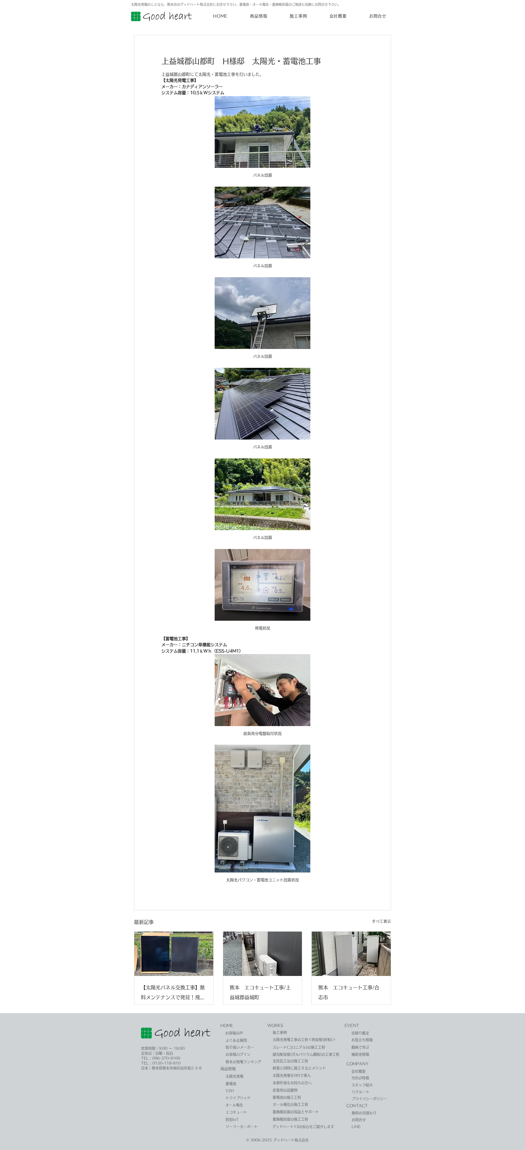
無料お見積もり (364, 1113)
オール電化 (234, 1105)
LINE (356, 1126)
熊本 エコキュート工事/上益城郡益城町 (260, 992)
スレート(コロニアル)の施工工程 (299, 1047)
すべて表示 (381, 921)
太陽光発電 (234, 1076)
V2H (230, 1091)
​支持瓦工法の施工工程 (290, 1061)
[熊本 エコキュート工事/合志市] (351, 954)
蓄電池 (231, 1083)
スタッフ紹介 (362, 1085)
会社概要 (358, 1071)
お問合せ (359, 1120)
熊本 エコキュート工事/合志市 (348, 992)
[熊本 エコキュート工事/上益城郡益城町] (262, 954)
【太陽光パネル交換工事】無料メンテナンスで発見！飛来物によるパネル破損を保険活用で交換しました (173, 993)
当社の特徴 (360, 1078)
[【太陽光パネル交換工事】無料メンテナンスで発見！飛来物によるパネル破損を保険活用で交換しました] (173, 954)
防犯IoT (232, 1119)
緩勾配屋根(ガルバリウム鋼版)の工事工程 (306, 1054)
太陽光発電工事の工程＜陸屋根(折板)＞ (304, 1039)
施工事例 (280, 1032)
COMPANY (357, 1064)
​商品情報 (228, 1069)
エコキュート (236, 1112)
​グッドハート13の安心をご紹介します (303, 1126)
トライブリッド (238, 1098)
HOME (226, 1025)
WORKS (275, 1025)
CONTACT (357, 1106)
